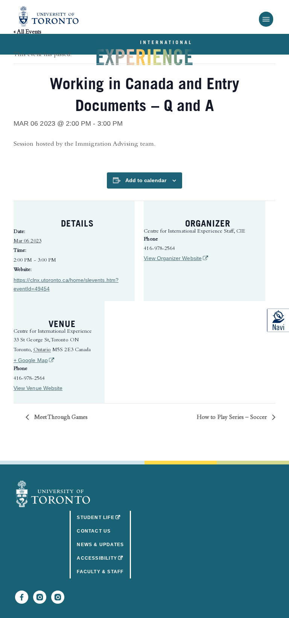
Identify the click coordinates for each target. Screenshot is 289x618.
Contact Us (94, 531)
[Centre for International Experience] (53, 494)
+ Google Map (55, 360)
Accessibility (104, 558)
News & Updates (100, 544)
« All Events (27, 32)
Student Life (104, 517)
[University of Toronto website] (49, 17)
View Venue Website (38, 388)
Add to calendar (145, 180)
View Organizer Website (175, 258)
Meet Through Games (60, 418)
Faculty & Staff (100, 571)
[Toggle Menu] (265, 19)
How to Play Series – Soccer (232, 418)
